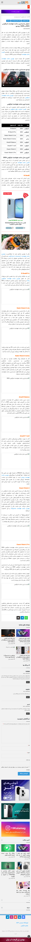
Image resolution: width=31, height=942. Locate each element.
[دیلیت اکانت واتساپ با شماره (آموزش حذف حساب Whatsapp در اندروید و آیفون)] (8, 865)
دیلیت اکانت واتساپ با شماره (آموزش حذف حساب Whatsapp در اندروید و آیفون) (8, 873)
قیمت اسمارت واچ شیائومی (18, 109)
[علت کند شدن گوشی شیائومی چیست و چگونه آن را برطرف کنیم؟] (23, 650)
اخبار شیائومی (25, 21)
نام (29, 745)
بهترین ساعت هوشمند (8, 59)
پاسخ (28, 682)
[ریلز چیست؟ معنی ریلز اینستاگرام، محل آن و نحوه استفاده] (23, 885)
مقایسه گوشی (24, 926)
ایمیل (28, 752)
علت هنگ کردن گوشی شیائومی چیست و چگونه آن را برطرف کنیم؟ (8, 640)
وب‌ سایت (28, 760)
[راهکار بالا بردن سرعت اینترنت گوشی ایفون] (8, 848)
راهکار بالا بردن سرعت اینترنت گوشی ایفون (8, 854)
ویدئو (8, 21)
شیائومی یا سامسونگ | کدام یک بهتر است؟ (9, 656)
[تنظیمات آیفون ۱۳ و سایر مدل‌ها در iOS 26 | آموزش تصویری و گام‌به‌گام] (23, 865)
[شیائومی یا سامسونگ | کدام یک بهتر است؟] (8, 650)
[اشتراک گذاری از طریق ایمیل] (18, 617)
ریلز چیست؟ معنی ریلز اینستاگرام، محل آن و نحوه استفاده (23, 892)
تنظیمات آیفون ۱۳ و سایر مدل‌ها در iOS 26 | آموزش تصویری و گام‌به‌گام (23, 873)
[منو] (2, 3)
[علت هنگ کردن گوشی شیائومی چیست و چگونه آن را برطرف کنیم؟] (8, 633)
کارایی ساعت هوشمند (23, 163)
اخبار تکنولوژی (23, 17)
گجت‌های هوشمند (17, 17)
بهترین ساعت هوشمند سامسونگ (20, 509)
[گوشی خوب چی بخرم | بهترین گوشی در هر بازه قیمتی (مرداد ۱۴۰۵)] (23, 633)
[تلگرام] (22, 617)
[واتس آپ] (26, 617)
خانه (28, 17)
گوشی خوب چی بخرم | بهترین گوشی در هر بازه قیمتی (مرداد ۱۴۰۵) (24, 640)
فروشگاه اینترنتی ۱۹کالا (22, 923)
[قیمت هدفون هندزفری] (15, 11)
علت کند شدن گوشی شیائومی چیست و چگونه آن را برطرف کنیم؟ (23, 657)
